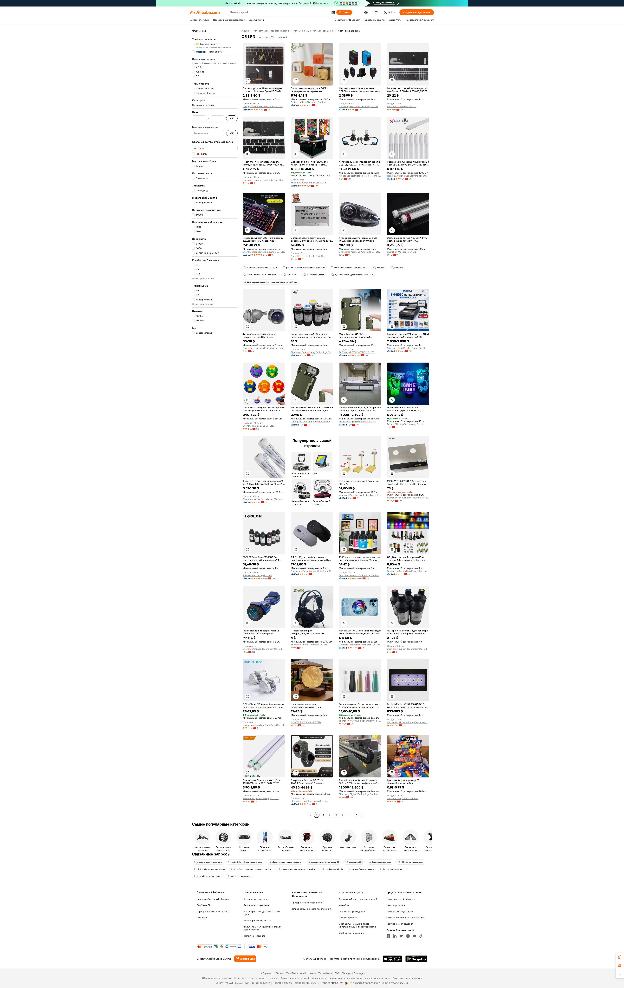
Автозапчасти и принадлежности (271, 30)
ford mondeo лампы (316, 275)
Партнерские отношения (399, 923)
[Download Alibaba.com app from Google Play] (416, 958)
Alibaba (245, 30)
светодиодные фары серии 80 (325, 862)
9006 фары (292, 275)
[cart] (376, 13)
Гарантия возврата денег (257, 905)
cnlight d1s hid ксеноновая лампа (247, 862)
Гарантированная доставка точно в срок (262, 913)
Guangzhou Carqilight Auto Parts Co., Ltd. (263, 725)
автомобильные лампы (363, 869)
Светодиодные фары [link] (349, 30)
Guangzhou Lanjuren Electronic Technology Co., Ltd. (264, 348)
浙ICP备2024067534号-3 (395, 983)
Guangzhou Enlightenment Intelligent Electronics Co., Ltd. (312, 571)
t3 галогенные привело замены (286, 862)
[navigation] (215, 423)
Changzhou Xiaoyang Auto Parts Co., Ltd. (359, 252)
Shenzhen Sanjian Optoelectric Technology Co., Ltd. (264, 499)
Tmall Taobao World (296, 973)
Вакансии (202, 917)
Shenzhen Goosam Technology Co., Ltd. (359, 575)
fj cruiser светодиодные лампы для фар (252, 869)
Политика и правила (254, 936)
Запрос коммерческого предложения (311, 909)
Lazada (312, 973)
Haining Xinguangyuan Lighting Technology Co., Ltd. (408, 175)
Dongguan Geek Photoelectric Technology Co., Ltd (312, 421)
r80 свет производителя (412, 862)
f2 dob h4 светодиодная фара (211, 869)
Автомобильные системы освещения (313, 30)
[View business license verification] (341, 983)
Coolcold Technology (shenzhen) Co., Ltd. (360, 644)
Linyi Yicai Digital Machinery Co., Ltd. (357, 421)
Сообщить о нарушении (351, 933)
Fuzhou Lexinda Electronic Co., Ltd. (308, 102)
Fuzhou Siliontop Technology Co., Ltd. (406, 424)
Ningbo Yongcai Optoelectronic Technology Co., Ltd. (360, 175)
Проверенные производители (307, 902)
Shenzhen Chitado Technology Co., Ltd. (262, 649)
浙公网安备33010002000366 (365, 983)
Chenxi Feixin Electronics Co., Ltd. (308, 256)
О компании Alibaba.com (210, 892)
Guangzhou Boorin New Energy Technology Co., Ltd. (408, 571)
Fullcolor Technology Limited (257, 575)
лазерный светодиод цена (209, 862)
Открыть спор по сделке (352, 911)
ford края (381, 267)
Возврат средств (348, 917)
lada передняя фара (392, 869)
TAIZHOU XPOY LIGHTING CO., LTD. (357, 352)
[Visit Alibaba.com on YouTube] (414, 936)
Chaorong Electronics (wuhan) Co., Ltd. (358, 106)
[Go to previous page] (310, 815)
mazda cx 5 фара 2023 (240, 876)
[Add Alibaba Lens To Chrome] (245, 958)
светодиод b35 (356, 862)
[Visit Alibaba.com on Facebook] (388, 936)
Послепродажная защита (257, 920)
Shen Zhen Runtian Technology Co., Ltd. (407, 649)
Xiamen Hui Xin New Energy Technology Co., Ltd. (408, 722)
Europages (359, 973)
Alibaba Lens (214, 958)
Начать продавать (395, 905)
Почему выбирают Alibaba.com (213, 899)
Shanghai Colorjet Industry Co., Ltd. (308, 182)
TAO (337, 973)
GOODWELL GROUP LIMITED (306, 722)
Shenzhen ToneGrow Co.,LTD (401, 106)
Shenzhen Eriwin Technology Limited (309, 801)
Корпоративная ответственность (214, 911)
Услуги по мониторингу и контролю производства (262, 928)
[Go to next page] (362, 815)
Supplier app (319, 958)
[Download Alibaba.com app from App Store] (392, 958)
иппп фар (398, 267)
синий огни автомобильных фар (262, 267)
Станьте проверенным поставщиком (405, 917)
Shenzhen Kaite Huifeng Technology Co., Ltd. (312, 352)
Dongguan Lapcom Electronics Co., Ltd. (263, 180)
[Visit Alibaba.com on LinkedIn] (395, 936)
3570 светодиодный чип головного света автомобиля (272, 282)
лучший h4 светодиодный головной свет (354, 275)
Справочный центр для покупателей (358, 899)
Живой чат (344, 905)
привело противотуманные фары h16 (298, 869)
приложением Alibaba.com (364, 958)
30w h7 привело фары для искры (262, 275)
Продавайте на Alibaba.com (400, 899)
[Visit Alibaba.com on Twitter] (401, 936)
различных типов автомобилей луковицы (305, 267)
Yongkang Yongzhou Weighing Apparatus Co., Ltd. (360, 495)
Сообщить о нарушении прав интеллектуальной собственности (357, 925)
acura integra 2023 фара (209, 876)
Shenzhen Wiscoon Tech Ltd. (401, 252)
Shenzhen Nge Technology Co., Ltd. (261, 798)
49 (355, 815)
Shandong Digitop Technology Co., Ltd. (358, 794)
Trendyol (346, 973)
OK (232, 118)
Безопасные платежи (255, 899)
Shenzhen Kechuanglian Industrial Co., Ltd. (408, 497)
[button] (333, 12)
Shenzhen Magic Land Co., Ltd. (258, 425)
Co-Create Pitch (205, 905)
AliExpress (265, 973)
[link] (620, 957)
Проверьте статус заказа (399, 911)
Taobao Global (325, 973)
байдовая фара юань (381, 862)
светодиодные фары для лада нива (350, 267)
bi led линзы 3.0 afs (334, 869)
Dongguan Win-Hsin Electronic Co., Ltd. (263, 106)
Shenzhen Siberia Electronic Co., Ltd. (309, 644)
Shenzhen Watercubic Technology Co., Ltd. (360, 720)
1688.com (279, 973)
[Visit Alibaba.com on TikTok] (421, 936)
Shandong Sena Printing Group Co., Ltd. (407, 348)
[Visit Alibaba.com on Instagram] (408, 936)
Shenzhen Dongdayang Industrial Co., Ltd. (264, 252)
